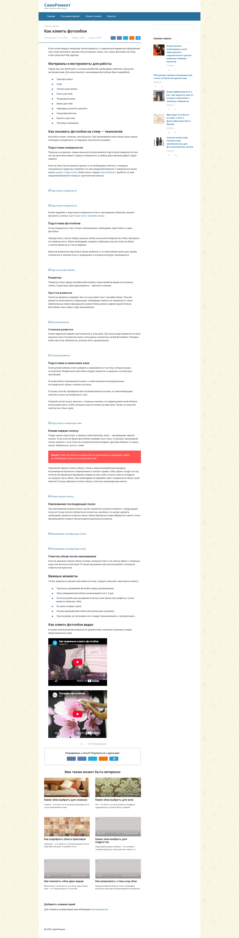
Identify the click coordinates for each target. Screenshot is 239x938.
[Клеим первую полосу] (94, 492)
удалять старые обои (66, 172)
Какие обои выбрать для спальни (65, 799)
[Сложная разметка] (94, 351)
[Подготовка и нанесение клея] (94, 419)
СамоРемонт (57, 5)
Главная (51, 16)
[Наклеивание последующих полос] (94, 530)
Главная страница (51, 26)
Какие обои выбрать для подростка (111, 840)
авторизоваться (100, 909)
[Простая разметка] (94, 318)
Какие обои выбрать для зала (114, 799)
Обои (82, 38)
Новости (111, 16)
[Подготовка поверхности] (94, 186)
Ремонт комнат (94, 16)
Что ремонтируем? (70, 16)
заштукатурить (108, 172)
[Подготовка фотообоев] (94, 266)
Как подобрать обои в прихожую (65, 839)
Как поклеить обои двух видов (64, 881)
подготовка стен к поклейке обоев (86, 215)
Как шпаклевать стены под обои (116, 881)
